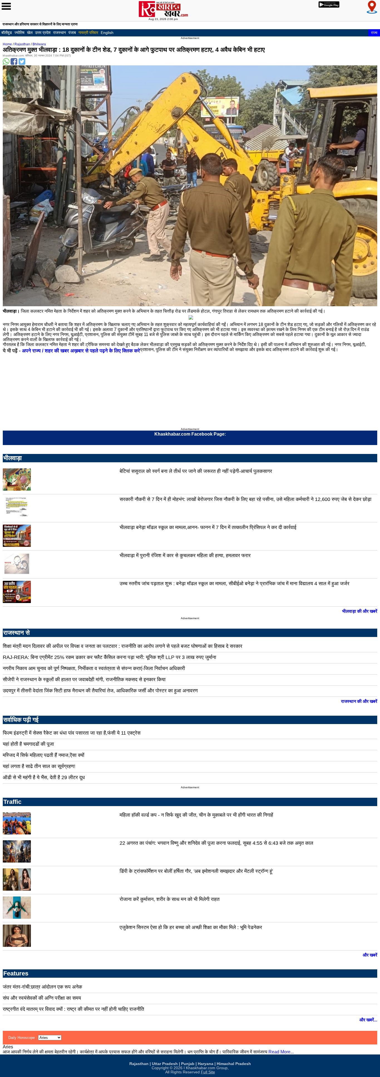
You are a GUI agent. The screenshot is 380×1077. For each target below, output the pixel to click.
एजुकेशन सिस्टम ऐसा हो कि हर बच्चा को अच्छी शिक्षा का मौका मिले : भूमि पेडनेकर (191, 927)
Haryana (205, 1064)
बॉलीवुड (6, 32)
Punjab (187, 1064)
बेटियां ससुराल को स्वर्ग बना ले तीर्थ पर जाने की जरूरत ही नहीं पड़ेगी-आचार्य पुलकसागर (196, 471)
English (107, 32)
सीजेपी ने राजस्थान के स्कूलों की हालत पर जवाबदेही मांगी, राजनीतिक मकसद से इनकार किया (84, 679)
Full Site (208, 1072)
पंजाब (72, 32)
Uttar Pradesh (165, 1064)
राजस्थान (59, 32)
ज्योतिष (19, 32)
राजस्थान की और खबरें (359, 701)
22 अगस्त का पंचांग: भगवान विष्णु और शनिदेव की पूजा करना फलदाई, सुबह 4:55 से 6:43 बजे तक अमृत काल (216, 843)
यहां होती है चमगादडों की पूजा (28, 744)
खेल (30, 32)
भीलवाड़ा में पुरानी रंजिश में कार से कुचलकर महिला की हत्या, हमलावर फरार (185, 555)
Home (7, 44)
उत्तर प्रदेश (43, 32)
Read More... (281, 1051)
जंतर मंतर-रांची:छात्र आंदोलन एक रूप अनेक (42, 987)
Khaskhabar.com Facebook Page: (190, 434)
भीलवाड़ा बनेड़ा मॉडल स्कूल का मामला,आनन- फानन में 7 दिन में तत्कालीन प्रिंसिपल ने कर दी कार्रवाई (208, 527)
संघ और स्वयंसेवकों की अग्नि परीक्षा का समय (42, 998)
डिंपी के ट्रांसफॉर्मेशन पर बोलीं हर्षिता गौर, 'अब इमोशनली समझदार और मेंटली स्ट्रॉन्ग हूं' (196, 871)
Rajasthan (22, 44)
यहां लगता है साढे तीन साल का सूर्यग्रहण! (39, 766)
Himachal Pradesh (234, 1064)
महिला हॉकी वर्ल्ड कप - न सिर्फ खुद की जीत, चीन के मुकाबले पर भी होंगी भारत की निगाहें (196, 815)
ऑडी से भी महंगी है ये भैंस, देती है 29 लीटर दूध (44, 777)
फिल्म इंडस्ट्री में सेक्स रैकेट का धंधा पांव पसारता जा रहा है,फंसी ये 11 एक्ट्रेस (71, 733)
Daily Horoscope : (23, 1038)
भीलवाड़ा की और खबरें (359, 611)
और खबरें (370, 955)
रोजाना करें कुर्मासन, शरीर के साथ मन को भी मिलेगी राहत (169, 899)
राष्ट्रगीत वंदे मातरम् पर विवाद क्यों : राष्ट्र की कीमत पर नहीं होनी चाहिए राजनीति (73, 1009)
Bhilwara (39, 44)
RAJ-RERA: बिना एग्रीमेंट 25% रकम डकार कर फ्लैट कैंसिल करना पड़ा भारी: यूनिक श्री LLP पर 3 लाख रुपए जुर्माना (109, 657)
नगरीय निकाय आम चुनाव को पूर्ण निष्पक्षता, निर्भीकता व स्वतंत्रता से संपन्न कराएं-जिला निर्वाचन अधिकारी (94, 668)
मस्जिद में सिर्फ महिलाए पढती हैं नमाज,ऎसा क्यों (43, 755)
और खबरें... (368, 1019)
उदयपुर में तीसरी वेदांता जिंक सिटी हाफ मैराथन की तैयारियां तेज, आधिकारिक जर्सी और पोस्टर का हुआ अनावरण (100, 690)
